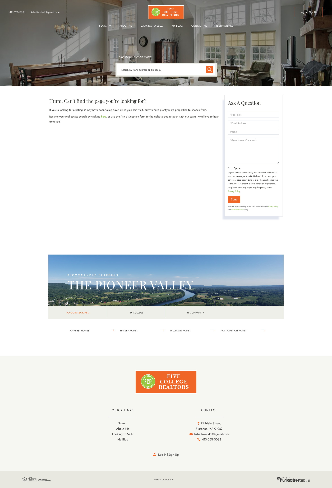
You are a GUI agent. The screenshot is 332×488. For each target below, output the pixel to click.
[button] (209, 69)
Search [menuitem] (103, 25)
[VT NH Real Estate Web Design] (293, 479)
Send (234, 199)
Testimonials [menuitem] (224, 25)
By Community (195, 312)
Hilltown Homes (180, 330)
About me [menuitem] (126, 25)
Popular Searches (78, 312)
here (103, 116)
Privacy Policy (234, 191)
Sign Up (313, 12)
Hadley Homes (129, 330)
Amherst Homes (79, 330)
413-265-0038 (17, 12)
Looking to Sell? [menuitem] (152, 25)
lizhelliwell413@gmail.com (45, 12)
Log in (303, 12)
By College (136, 312)
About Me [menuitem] (123, 428)
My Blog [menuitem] (177, 25)
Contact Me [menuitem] (199, 25)
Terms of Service (237, 209)
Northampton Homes (233, 330)
